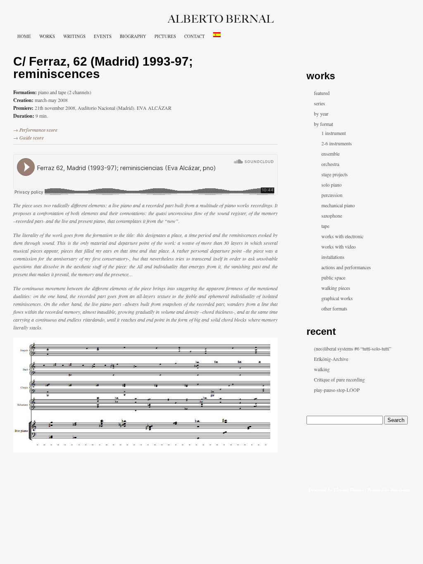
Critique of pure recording (339, 379)
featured (322, 93)
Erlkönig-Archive (331, 358)
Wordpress (400, 489)
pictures (165, 36)
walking (322, 369)
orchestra (330, 164)
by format (323, 124)
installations (333, 257)
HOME (24, 36)
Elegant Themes (348, 489)
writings (74, 36)
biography (133, 36)
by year (321, 113)
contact (194, 36)
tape (325, 226)
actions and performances (346, 267)
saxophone (331, 215)
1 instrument (333, 133)
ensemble (330, 153)
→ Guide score (28, 137)
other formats (334, 308)
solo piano (331, 184)
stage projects (334, 174)
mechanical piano (338, 205)
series (319, 103)
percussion (331, 195)
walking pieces (335, 287)
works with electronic (342, 236)
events (103, 36)
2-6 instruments (336, 143)
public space (333, 277)
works (47, 36)
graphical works (337, 298)
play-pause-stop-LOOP (337, 389)
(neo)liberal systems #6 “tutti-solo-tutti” (352, 348)
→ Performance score (35, 129)
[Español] (217, 34)
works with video (338, 246)
